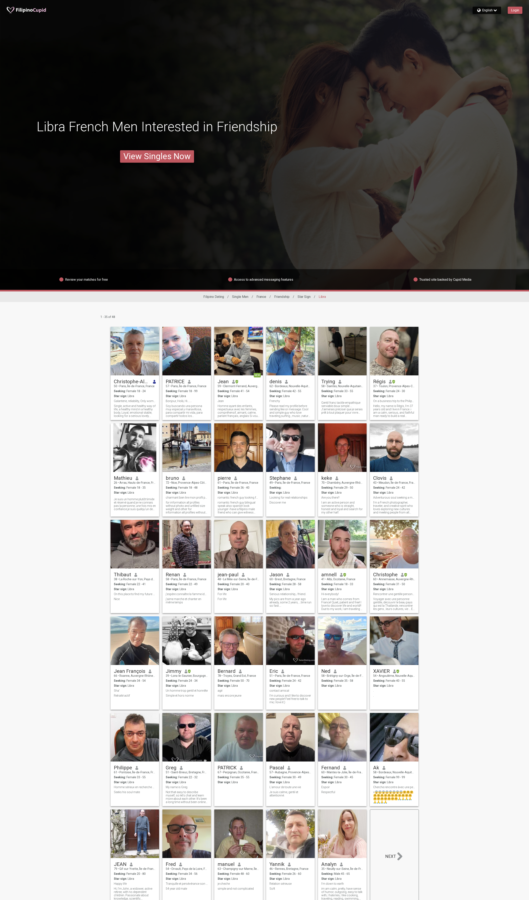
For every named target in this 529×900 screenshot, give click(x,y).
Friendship (282, 297)
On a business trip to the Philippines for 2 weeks (394, 401)
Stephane (280, 478)
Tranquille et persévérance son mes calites (187, 883)
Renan (173, 575)
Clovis (379, 478)
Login (515, 10)
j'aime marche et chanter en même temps (183, 600)
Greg (171, 768)
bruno (172, 478)
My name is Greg (176, 787)
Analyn (329, 864)
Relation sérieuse (280, 883)
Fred (171, 864)
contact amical (279, 690)
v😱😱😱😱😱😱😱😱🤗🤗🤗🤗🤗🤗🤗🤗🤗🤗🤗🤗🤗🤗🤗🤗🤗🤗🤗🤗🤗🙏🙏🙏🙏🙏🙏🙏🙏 (393, 797)
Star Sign (304, 297)
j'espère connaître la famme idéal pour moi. (187, 594)
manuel (226, 864)
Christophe (385, 575)
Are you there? (330, 497)
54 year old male (176, 888)
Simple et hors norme (180, 695)
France (261, 297)
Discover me (278, 502)
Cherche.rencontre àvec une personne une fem (394, 787)
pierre (224, 478)
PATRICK (227, 768)
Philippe (123, 768)
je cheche (224, 883)
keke (326, 478)
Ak (376, 768)
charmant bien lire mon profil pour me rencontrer (187, 497)
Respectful (328, 792)
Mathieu (123, 478)
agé (220, 690)
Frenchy (274, 401)
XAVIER (381, 671)
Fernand (330, 768)
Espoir (325, 787)
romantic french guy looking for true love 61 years (239, 497)
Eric (273, 671)
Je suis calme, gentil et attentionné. (283, 793)
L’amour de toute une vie (285, 787)
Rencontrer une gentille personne (394, 594)
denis (275, 381)
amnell (329, 575)
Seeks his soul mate (127, 792)
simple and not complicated (236, 888)
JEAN (120, 864)
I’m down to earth (332, 883)
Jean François (129, 671)
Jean (223, 381)
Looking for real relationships (288, 497)
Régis (379, 381)
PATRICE (175, 381)
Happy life (120, 883)
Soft (272, 888)
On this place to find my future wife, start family (135, 594)
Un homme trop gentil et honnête (187, 690)
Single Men (240, 297)
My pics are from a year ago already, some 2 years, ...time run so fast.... (290, 602)
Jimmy (173, 671)
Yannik (277, 864)
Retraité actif (122, 695)
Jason (276, 575)
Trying (328, 381)
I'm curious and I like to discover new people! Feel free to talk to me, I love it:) (290, 699)
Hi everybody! (330, 594)
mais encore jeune (229, 695)
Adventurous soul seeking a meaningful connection (394, 497)
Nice (117, 599)
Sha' (117, 690)
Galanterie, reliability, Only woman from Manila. (135, 401)
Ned (325, 671)
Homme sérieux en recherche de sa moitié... (135, 787)
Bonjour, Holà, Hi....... (179, 401)
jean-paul (228, 575)
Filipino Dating (213, 297)
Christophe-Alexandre (132, 381)
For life (222, 594)
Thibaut (122, 575)
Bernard (227, 671)
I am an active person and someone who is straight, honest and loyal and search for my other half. (342, 507)
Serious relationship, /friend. (287, 594)
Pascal (276, 768)
